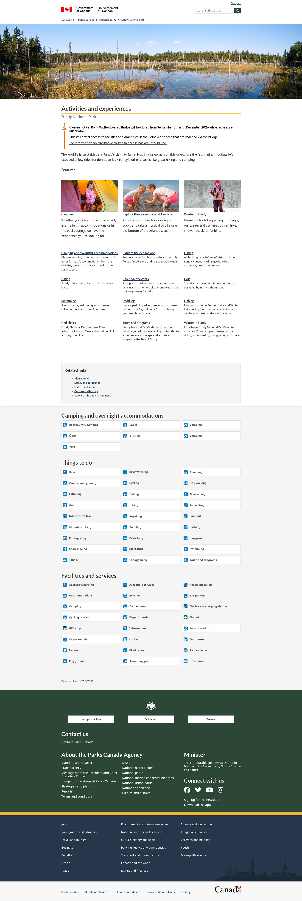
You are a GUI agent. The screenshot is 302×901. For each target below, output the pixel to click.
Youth (185, 847)
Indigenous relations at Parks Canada (88, 781)
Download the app (197, 805)
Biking (65, 279)
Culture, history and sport (138, 840)
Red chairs (68, 323)
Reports (67, 791)
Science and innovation (196, 824)
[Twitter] (198, 791)
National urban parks (137, 783)
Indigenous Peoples (194, 832)
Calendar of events (136, 279)
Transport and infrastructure (140, 855)
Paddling (129, 301)
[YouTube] (209, 791)
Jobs (64, 824)
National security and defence (141, 832)
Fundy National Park (132, 19)
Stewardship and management (92, 395)
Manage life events (193, 855)
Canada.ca (68, 19)
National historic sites (137, 768)
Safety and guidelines (87, 382)
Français (236, 3)
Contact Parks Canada (77, 742)
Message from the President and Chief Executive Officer (89, 774)
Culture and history (86, 391)
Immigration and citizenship (80, 832)
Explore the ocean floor (139, 253)
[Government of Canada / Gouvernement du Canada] (89, 10)
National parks (107, 19)
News (126, 763)
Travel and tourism (74, 840)
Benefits (66, 855)
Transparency (71, 768)
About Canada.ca (128, 892)
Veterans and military (195, 840)
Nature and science (85, 387)
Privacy (185, 892)
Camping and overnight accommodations (89, 253)
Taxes (65, 870)
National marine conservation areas (148, 778)
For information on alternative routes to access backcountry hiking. (118, 143)
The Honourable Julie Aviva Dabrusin (212, 766)
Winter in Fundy (195, 214)
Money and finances (134, 870)
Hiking (188, 253)
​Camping (67, 214)
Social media (69, 892)
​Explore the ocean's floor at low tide (147, 214)
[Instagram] (220, 791)
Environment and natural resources (144, 824)
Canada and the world (135, 863)
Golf (187, 279)
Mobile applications (97, 892)
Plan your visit (83, 378)
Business (67, 847)
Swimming (68, 301)
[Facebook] (187, 791)
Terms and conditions (77, 796)
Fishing (189, 301)
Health (65, 863)
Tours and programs (136, 323)
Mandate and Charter (76, 763)
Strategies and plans (76, 786)
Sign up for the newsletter (203, 800)
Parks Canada (86, 19)
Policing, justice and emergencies (143, 847)
